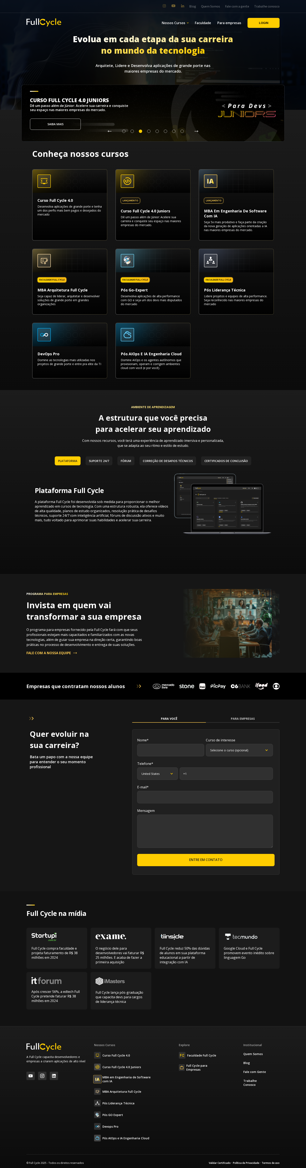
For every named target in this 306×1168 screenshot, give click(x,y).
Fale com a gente (237, 6)
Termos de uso (271, 1163)
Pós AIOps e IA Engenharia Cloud (125, 1138)
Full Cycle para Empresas (196, 1067)
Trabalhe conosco (267, 6)
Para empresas (229, 23)
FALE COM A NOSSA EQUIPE (48, 653)
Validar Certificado (220, 1163)
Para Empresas (243, 719)
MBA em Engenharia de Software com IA (126, 1079)
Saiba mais (55, 124)
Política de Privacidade (246, 1163)
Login (263, 23)
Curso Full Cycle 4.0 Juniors (121, 1067)
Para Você (169, 719)
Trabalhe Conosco (250, 1083)
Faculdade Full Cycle (201, 1055)
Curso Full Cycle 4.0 (116, 1055)
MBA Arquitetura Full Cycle (121, 1092)
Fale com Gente (254, 1072)
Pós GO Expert (112, 1115)
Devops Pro (110, 1126)
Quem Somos (210, 6)
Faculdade (203, 23)
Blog (192, 6)
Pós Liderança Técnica (118, 1103)
